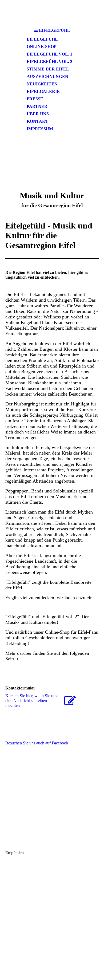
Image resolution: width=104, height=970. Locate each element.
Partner (37, 106)
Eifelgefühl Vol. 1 (49, 54)
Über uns (38, 114)
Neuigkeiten (42, 84)
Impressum (40, 129)
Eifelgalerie (43, 91)
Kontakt (37, 121)
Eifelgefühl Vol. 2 (49, 61)
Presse (35, 99)
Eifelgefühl (42, 39)
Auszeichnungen (47, 76)
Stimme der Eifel (48, 69)
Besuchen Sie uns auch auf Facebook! (37, 743)
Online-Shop (42, 46)
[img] (52, 13)
